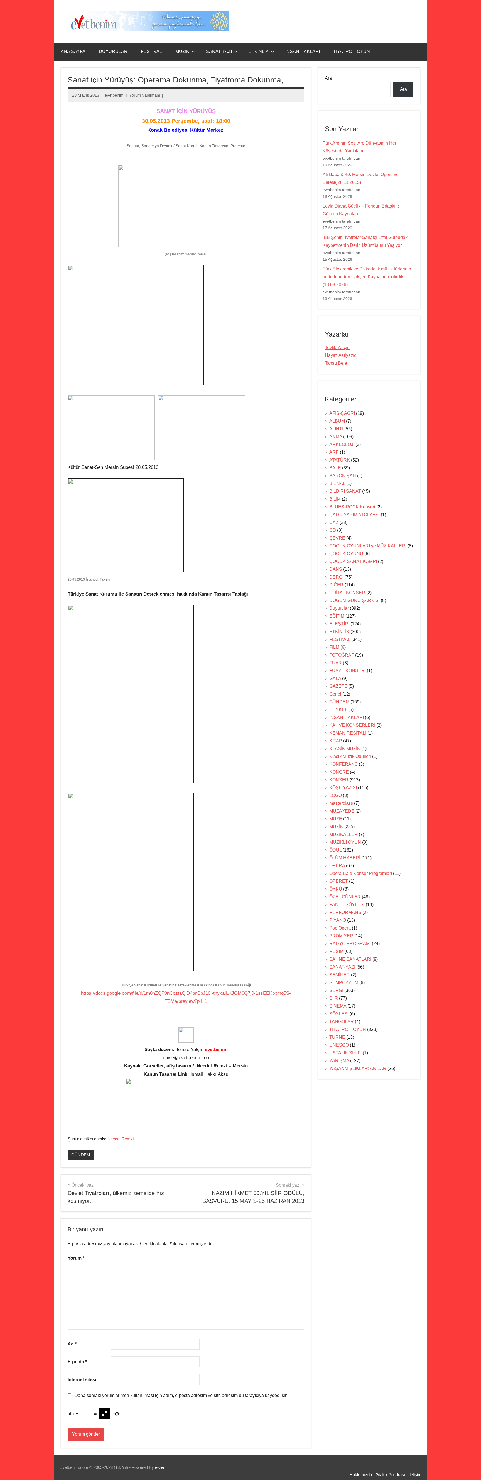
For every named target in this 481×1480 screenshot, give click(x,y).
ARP (334, 452)
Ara (328, 78)
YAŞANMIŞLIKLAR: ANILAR (357, 1068)
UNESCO (339, 1045)
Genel (335, 694)
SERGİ (336, 990)
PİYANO (337, 920)
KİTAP (335, 740)
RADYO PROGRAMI (350, 943)
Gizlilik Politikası (390, 1474)
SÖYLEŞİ (339, 1013)
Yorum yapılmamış (146, 95)
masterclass (341, 803)
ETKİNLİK (259, 51)
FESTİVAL (151, 51)
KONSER (339, 779)
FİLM (334, 647)
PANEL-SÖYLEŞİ (347, 904)
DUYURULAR (113, 51)
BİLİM (335, 499)
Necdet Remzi (120, 1139)
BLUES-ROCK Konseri (352, 506)
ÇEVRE (337, 538)
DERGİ (336, 577)
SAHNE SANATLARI (350, 959)
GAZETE (338, 686)
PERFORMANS (345, 912)
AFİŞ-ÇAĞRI (342, 413)
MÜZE (335, 818)
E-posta (77, 1361)
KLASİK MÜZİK (344, 748)
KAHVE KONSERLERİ (352, 725)
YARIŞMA (339, 1060)
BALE (335, 467)
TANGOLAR (341, 1021)
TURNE (337, 1037)
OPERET (338, 881)
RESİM (336, 951)
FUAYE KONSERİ (347, 670)
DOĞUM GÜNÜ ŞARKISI (354, 600)
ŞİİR (333, 998)
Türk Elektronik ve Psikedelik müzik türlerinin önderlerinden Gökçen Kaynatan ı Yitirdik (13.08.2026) (367, 277)
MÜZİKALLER (343, 834)
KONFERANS (343, 764)
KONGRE (339, 772)
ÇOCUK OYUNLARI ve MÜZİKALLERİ (367, 545)
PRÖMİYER (341, 935)
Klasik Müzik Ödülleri (350, 756)
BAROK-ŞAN (342, 475)
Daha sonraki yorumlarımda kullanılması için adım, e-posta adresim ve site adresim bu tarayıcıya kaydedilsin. (182, 1395)
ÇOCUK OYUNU (346, 553)
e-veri (160, 1467)
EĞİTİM (336, 616)
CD (332, 530)
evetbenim (114, 95)
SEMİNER (339, 974)
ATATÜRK (339, 460)
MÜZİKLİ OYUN (345, 842)
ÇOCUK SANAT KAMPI (353, 561)
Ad (72, 1344)
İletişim (415, 1474)
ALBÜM (337, 421)
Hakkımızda (361, 1474)
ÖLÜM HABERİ (344, 857)
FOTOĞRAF (341, 655)
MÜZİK (182, 51)
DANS (335, 569)
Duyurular (339, 608)
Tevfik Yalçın (337, 347)
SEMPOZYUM (343, 982)
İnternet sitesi (82, 1379)
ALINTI (336, 428)
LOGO (335, 795)
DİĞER (336, 584)
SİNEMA (337, 1006)
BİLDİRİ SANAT (345, 491)
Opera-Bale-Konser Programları (360, 873)
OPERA (337, 865)
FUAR (335, 662)
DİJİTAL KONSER (347, 592)
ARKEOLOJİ (341, 444)
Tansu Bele (336, 363)
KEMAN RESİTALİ (347, 733)
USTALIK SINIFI (345, 1052)
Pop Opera (340, 928)
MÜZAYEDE (341, 811)
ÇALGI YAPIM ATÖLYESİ (354, 514)
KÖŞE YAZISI (343, 787)
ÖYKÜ (335, 889)
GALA (335, 678)
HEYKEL (338, 709)
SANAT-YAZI (219, 51)
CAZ (333, 522)
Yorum (76, 1258)
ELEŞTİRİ (339, 623)
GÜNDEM (80, 1154)
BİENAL (337, 483)
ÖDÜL (335, 850)
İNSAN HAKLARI (302, 51)
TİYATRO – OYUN (351, 51)
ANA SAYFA (73, 51)
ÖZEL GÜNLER (345, 896)
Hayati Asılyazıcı (341, 355)
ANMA (335, 436)
